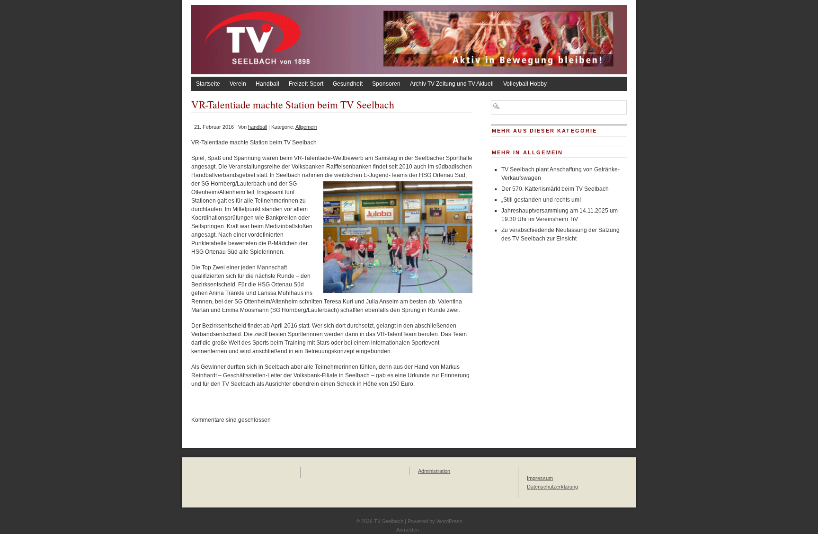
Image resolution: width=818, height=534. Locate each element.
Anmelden (407, 530)
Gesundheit (348, 83)
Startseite (208, 83)
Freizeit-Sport (306, 83)
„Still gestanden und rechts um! (541, 199)
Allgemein (306, 127)
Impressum (540, 478)
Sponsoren (386, 83)
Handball (267, 83)
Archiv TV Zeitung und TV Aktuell (452, 83)
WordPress (449, 521)
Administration (434, 471)
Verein (238, 83)
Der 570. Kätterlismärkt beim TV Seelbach (555, 189)
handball (257, 127)
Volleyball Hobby (525, 83)
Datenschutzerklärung (552, 487)
